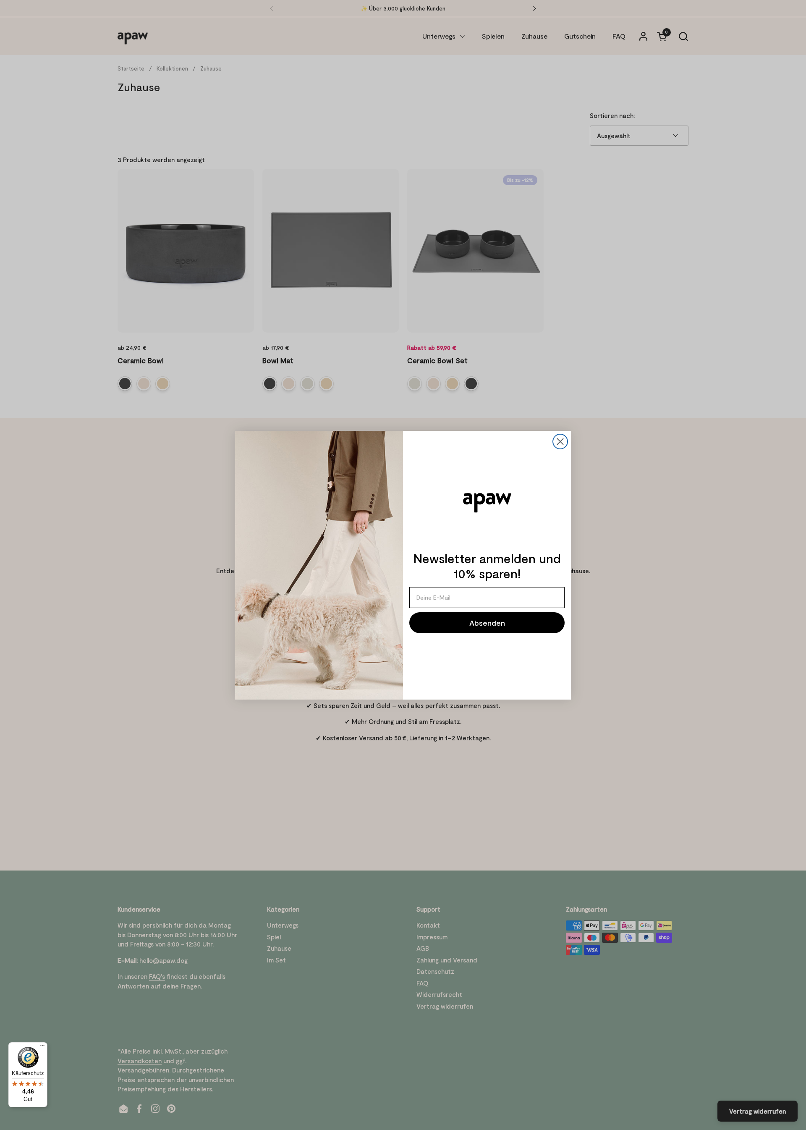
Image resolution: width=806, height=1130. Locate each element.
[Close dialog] (560, 441)
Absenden (487, 622)
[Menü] (42, 1047)
